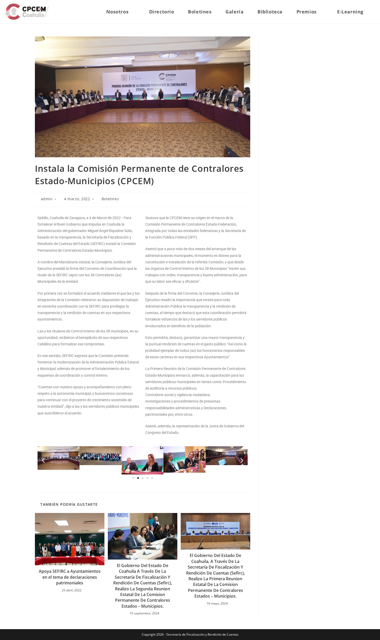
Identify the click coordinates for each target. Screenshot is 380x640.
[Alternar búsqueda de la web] (373, 11)
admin (47, 198)
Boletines (110, 198)
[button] (43, 460)
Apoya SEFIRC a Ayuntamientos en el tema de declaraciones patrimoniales (70, 577)
